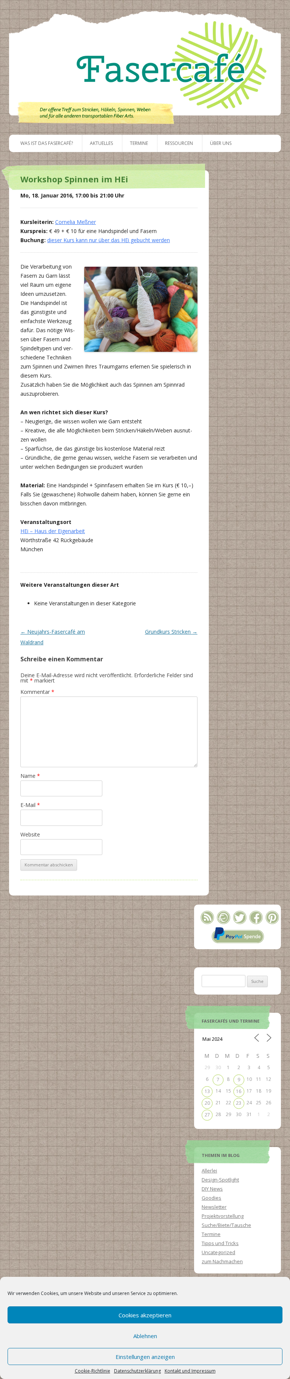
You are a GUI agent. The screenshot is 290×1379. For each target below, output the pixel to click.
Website (30, 834)
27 (207, 1115)
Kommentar (37, 691)
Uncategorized (218, 1252)
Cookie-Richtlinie (92, 1371)
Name (30, 775)
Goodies (211, 1197)
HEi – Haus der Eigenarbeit (52, 531)
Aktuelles (101, 143)
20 (207, 1103)
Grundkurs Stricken (171, 631)
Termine (139, 143)
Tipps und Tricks (220, 1243)
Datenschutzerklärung (137, 1371)
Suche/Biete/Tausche (226, 1225)
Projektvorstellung (223, 1216)
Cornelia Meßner (75, 221)
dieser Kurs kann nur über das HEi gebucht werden (108, 240)
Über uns (220, 143)
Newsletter (214, 1206)
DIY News (212, 1188)
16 (238, 1091)
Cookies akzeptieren (145, 1315)
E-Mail (30, 804)
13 (207, 1091)
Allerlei (209, 1170)
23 (238, 1103)
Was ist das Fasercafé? (46, 143)
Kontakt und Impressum (190, 1371)
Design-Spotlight (220, 1179)
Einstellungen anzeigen (145, 1356)
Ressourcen (179, 143)
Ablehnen (145, 1336)
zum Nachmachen (222, 1261)
